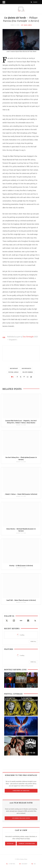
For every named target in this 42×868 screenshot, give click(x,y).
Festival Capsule (13, 372)
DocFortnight (14, 368)
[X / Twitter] (7, 620)
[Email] (27, 376)
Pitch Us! (10, 843)
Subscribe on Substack (21, 790)
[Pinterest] (24, 376)
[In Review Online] (21, 9)
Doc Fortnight (28, 336)
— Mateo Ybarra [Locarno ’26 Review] (21, 600)
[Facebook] (17, 376)
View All (33, 641)
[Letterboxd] (21, 620)
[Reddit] (31, 376)
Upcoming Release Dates (21, 818)
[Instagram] (14, 620)
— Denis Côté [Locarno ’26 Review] (21, 494)
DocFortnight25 (26, 368)
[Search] (31, 2)
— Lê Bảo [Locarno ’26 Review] (21, 565)
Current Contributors (27, 843)
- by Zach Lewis (26, 25)
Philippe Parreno (28, 372)
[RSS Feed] (35, 620)
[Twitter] (20, 376)
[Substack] (28, 620)
